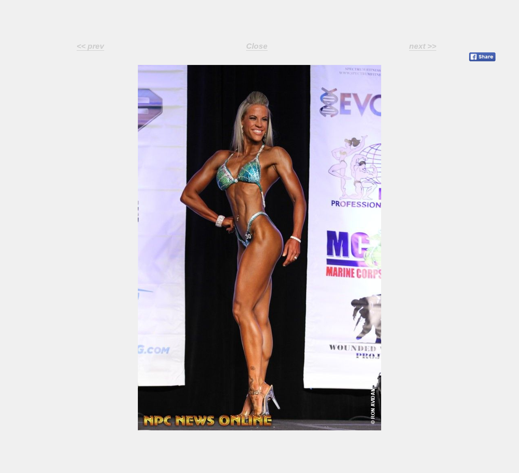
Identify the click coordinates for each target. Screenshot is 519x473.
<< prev (90, 46)
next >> (422, 46)
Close (257, 46)
